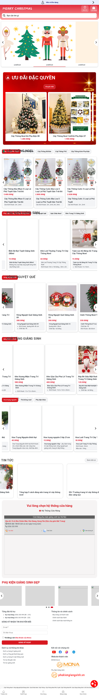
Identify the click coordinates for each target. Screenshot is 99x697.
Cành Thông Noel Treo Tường (71, 315)
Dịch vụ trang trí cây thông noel (13, 657)
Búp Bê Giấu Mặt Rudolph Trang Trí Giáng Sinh (55, 377)
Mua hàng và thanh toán (61, 615)
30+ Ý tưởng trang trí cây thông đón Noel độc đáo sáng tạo (56, 493)
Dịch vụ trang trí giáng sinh (12, 651)
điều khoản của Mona (23, 638)
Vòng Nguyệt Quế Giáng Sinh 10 (39, 316)
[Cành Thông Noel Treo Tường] (72, 298)
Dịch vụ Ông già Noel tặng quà (13, 654)
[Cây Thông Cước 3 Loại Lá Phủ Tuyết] (81, 172)
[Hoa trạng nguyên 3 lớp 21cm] (26, 420)
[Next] (93, 2)
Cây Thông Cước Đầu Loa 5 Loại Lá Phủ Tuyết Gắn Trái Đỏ (48, 190)
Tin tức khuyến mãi (9, 660)
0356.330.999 (19, 617)
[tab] (49, 87)
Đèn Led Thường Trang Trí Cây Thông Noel (18, 252)
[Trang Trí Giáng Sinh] (17, 9)
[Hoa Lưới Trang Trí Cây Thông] (58, 420)
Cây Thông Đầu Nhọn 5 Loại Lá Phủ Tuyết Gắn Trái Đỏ (17, 190)
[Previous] (3, 42)
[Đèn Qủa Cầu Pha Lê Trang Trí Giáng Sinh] (26, 360)
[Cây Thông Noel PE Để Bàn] (43, 113)
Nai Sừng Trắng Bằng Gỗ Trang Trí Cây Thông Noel (82, 252)
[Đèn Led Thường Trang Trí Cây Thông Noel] (18, 234)
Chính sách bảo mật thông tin (62, 620)
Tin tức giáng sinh (9, 663)
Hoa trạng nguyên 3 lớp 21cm (25, 437)
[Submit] (4, 15)
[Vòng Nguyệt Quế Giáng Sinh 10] (40, 298)
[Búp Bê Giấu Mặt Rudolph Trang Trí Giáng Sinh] (58, 360)
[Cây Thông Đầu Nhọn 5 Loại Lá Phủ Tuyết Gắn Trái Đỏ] (18, 172)
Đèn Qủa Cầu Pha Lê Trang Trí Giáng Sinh (26, 377)
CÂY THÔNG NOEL (20, 151)
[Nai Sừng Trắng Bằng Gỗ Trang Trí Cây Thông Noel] (82, 234)
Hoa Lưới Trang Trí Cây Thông (57, 437)
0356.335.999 (19, 615)
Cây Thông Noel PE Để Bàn (43, 136)
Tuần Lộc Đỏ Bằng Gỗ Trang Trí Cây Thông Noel (50, 252)
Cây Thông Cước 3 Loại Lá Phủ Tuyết (81, 190)
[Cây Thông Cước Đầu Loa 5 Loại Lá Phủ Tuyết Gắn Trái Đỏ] (49, 172)
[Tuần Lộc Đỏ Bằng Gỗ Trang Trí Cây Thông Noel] (50, 234)
